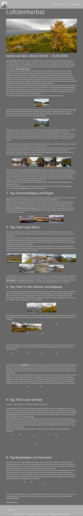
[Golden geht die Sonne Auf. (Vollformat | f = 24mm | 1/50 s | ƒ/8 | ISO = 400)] (41, 219)
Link (74, 109)
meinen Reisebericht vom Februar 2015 (28, 188)
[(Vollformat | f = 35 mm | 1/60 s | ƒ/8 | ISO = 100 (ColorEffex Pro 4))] (34, 357)
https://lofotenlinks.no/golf (14, 414)
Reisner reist (63, 4)
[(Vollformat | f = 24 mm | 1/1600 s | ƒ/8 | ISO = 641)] (49, 357)
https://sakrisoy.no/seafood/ (24, 280)
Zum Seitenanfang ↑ (12, 502)
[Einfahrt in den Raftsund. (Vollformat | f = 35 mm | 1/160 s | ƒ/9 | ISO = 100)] (41, 103)
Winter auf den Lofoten (23, 69)
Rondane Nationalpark (12, 498)
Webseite (68, 186)
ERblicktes (55, 4)
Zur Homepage (10, 509)
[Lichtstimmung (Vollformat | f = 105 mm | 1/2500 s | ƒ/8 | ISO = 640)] (49, 337)
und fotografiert (75, 4)
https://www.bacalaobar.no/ (30, 208)
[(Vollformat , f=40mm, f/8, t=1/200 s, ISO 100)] (63, 439)
